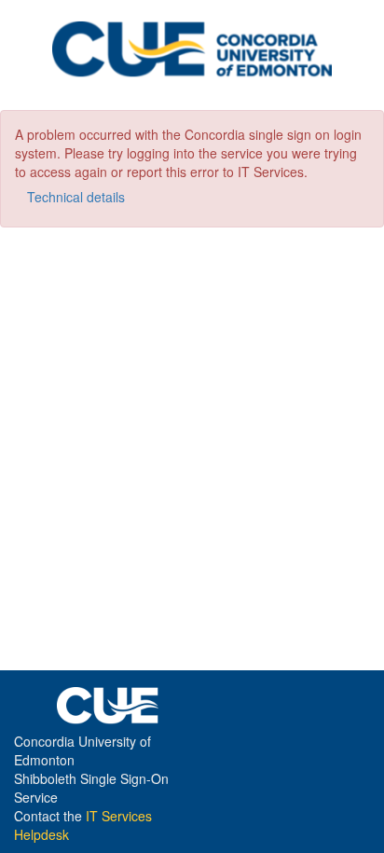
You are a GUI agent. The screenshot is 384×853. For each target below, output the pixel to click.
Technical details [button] (76, 196)
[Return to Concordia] (192, 53)
